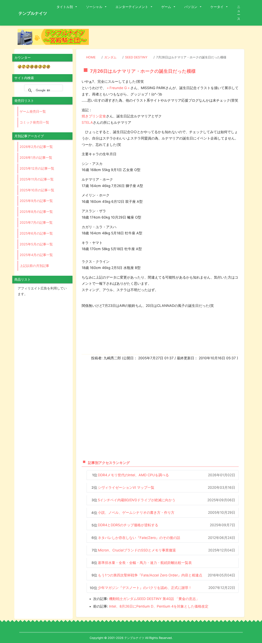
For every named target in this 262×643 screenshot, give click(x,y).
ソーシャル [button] (94, 7)
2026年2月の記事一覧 (36, 147)
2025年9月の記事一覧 (36, 201)
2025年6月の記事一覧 (36, 233)
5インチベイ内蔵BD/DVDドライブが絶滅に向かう (136, 500)
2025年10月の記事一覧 (37, 190)
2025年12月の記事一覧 (37, 168)
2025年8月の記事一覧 (36, 212)
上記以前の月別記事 (34, 266)
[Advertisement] (169, 38)
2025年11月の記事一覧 (37, 179)
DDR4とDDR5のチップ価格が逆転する (128, 525)
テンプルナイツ (32, 13)
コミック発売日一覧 (34, 122)
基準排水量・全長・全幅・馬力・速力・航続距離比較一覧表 (145, 563)
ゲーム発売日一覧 (33, 111)
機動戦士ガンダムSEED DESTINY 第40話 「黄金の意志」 (154, 599)
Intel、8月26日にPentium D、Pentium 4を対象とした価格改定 (158, 606)
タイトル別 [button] (65, 7)
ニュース (238, 13)
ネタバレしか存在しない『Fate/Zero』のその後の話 (139, 538)
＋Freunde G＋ (118, 88)
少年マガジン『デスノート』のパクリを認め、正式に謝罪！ (145, 588)
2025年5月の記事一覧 (36, 244)
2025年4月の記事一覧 (36, 255)
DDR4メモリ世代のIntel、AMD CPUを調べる (133, 475)
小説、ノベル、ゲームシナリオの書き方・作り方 (136, 512)
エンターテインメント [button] (132, 7)
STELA (87, 122)
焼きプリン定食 (94, 116)
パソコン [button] (191, 7)
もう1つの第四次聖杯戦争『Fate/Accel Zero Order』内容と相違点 (150, 575)
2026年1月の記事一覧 (36, 157)
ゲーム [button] (166, 7)
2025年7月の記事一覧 (36, 222)
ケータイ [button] (217, 7)
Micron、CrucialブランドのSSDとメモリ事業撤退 (137, 550)
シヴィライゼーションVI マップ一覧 (126, 487)
